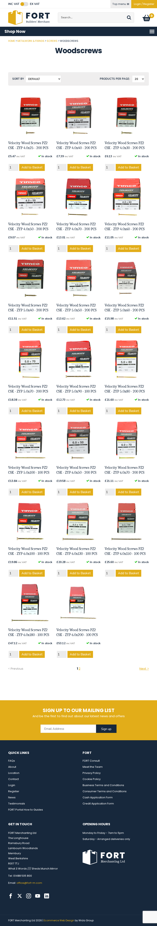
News (12, 797)
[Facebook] (10, 896)
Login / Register (144, 4)
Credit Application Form (98, 803)
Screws (52, 41)
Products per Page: (115, 79)
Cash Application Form (98, 797)
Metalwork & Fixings (30, 41)
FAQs (11, 761)
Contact (13, 779)
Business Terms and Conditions (103, 785)
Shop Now (14, 31)
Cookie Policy (92, 779)
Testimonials (16, 803)
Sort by (18, 79)
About (12, 767)
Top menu (119, 4)
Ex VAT (35, 4)
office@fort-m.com (29, 883)
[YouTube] (37, 896)
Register (13, 791)
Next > (144, 668)
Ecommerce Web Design (59, 920)
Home (11, 41)
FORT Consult (91, 761)
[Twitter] (19, 896)
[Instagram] (28, 896)
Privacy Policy (92, 773)
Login (11, 785)
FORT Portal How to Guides (25, 810)
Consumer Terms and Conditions (105, 791)
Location (13, 773)
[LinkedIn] (46, 896)
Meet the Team (93, 767)
